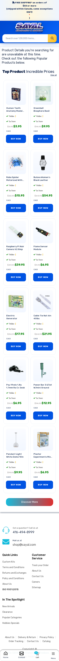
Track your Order (40, 565)
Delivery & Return (27, 637)
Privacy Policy (47, 637)
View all (53, 75)
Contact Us (38, 576)
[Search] (52, 38)
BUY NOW (16, 139)
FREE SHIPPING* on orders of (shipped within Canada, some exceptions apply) (29, 10)
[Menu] (53, 653)
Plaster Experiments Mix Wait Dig (42, 457)
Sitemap (36, 587)
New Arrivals (8, 606)
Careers (36, 582)
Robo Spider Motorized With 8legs (14, 180)
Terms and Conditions (13, 567)
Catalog (46, 641)
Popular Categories (12, 617)
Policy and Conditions (13, 578)
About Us (7, 584)
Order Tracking (16, 641)
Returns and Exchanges (14, 573)
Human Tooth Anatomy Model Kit (14, 111)
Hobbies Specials (10, 623)
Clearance (7, 612)
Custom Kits (8, 561)
